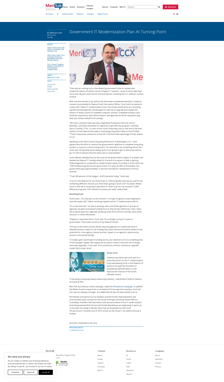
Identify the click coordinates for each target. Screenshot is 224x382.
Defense (80, 14)
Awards (129, 374)
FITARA (49, 87)
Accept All (45, 372)
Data (128, 367)
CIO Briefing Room (76, 330)
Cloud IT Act (51, 84)
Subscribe (172, 7)
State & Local (103, 14)
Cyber (128, 363)
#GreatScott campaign (123, 286)
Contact (158, 363)
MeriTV (123, 7)
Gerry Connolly (52, 89)
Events (72, 7)
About (157, 355)
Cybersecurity (67, 14)
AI (57, 14)
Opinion (105, 7)
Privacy (158, 367)
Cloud (128, 359)
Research (81, 7)
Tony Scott (50, 91)
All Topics (49, 14)
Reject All (30, 372)
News (65, 7)
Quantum (90, 14)
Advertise (159, 359)
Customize (15, 372)
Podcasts (114, 7)
